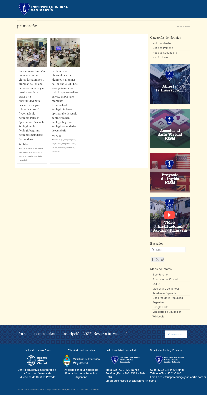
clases (22, 148)
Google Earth (160, 307)
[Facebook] (153, 259)
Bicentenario (160, 274)
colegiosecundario (35, 152)
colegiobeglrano (37, 148)
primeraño (29, 156)
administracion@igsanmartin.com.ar (136, 380)
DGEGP (156, 283)
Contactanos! (175, 334)
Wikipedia (158, 316)
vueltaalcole (23, 160)
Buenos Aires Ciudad (165, 279)
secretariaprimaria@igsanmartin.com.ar (182, 377)
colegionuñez (23, 152)
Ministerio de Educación (167, 311)
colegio (28, 148)
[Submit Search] (152, 249)
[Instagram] (162, 259)
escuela (21, 156)
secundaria (37, 156)
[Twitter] (157, 259)
